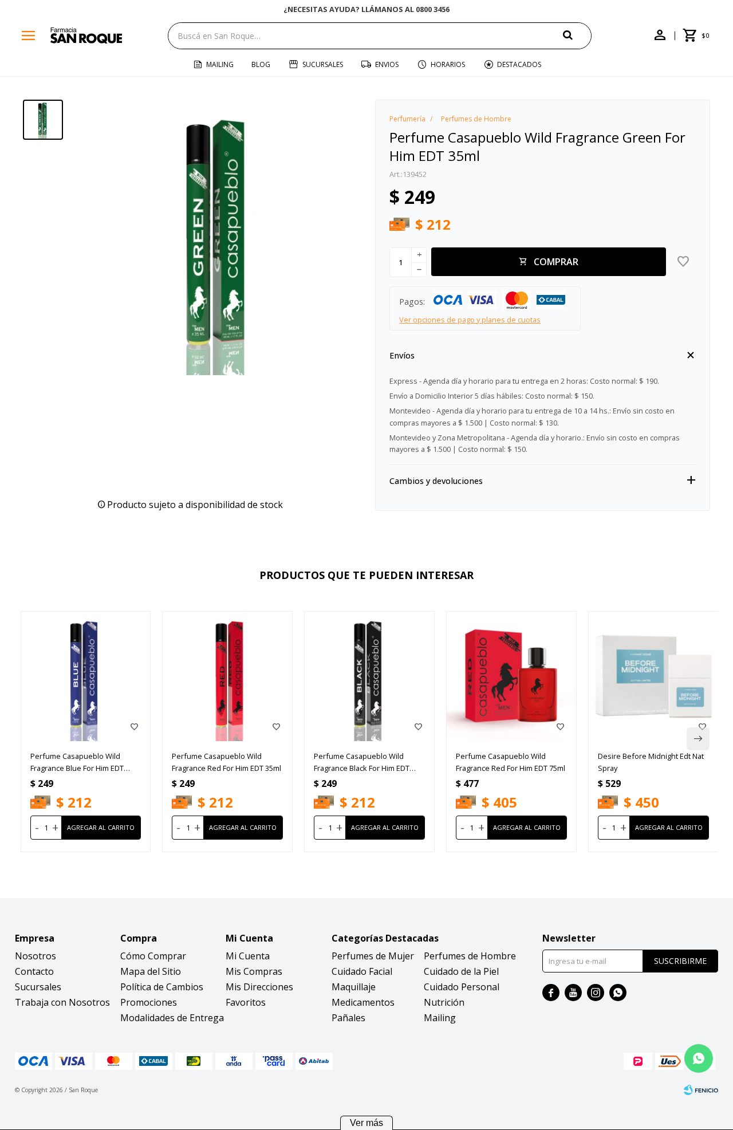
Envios (387, 64)
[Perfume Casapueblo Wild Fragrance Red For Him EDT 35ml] (227, 676)
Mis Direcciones (259, 987)
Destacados (519, 64)
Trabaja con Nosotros (62, 1002)
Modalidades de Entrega (172, 1017)
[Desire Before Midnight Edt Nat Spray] (653, 676)
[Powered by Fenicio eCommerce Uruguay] (701, 1089)
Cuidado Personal (461, 987)
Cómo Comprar (153, 956)
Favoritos (246, 1002)
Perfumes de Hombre (470, 956)
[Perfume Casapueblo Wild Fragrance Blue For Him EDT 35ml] (86, 676)
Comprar (556, 261)
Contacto (34, 971)
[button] (577, 35)
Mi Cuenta (248, 956)
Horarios (448, 64)
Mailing (220, 64)
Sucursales (322, 64)
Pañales (348, 1017)
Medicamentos (363, 1002)
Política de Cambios (161, 987)
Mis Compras (254, 971)
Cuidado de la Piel (461, 971)
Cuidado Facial (362, 971)
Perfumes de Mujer (373, 956)
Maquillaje (354, 987)
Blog (260, 64)
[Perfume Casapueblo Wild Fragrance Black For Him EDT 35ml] (369, 676)
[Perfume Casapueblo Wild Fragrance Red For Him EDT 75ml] (511, 676)
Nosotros (35, 956)
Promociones (148, 1002)
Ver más (366, 1123)
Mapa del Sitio (150, 971)
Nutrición (444, 1002)
